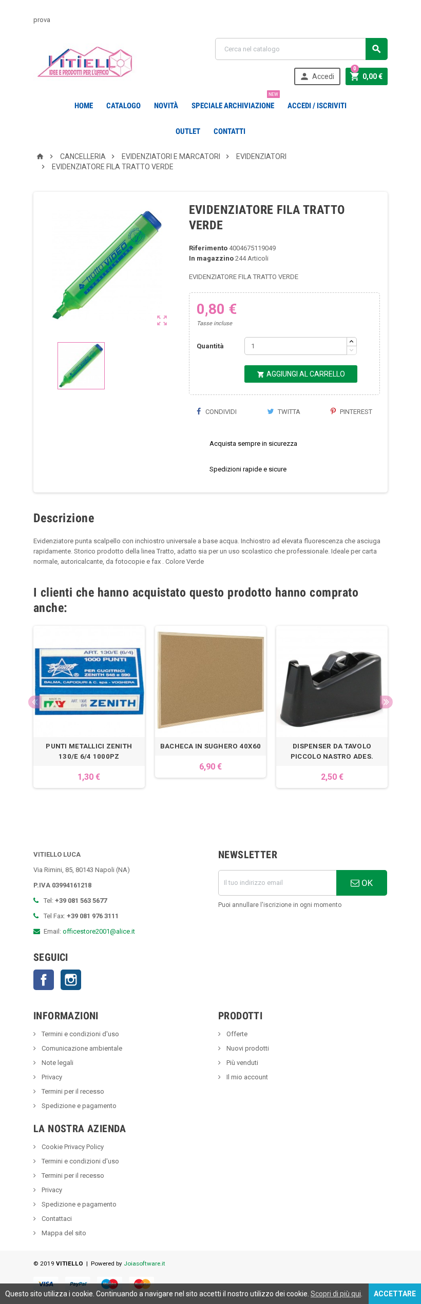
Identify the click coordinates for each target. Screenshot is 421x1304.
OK (366, 883)
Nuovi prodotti (247, 1048)
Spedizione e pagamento (78, 1106)
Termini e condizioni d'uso (79, 1034)
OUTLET (188, 131)
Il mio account (246, 1077)
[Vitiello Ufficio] (85, 61)
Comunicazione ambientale (81, 1048)
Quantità (210, 346)
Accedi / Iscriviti (317, 105)
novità (166, 105)
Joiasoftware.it (144, 1263)
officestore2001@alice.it (99, 931)
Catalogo (123, 105)
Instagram (71, 980)
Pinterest (355, 412)
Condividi (220, 412)
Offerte (236, 1034)
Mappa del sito (63, 1233)
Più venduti (241, 1062)
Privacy (51, 1077)
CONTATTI (229, 131)
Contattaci (56, 1218)
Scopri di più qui (336, 1294)
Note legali (56, 1062)
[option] (89, 712)
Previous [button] (34, 702)
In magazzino (211, 258)
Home (83, 105)
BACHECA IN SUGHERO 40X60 (210, 746)
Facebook (43, 980)
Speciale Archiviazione (235, 101)
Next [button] (386, 702)
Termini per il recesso (72, 1091)
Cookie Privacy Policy (72, 1147)
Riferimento (208, 248)
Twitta (288, 412)
